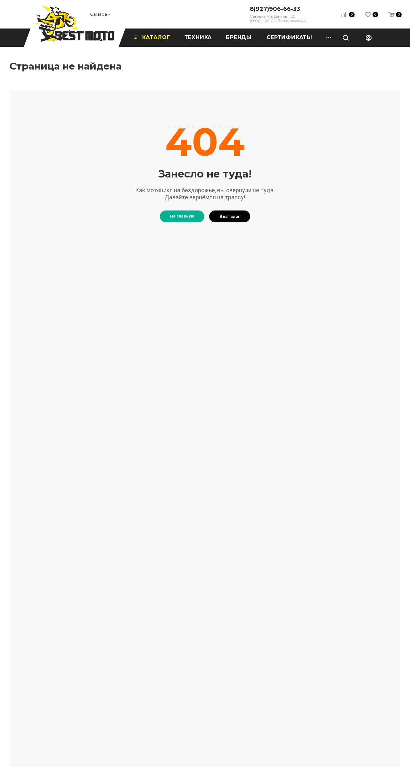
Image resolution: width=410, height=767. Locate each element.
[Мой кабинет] (369, 37)
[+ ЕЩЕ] (326, 37)
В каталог (229, 216)
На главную (182, 216)
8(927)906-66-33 (275, 8)
